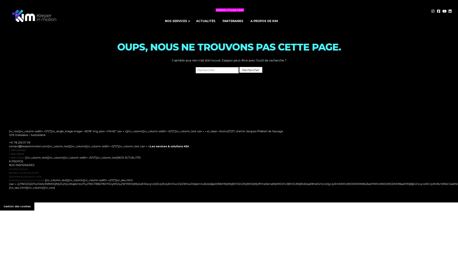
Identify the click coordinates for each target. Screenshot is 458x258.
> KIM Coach (17, 157)
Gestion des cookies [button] (17, 206)
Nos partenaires (22, 165)
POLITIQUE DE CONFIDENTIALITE (24, 173)
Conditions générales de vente (25, 177)
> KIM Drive (16, 154)
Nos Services (176, 21)
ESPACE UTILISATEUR (229, 10)
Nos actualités (129, 157)
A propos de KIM (264, 21)
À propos (16, 161)
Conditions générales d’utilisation (27, 180)
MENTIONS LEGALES (18, 169)
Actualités (205, 21)
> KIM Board (17, 150)
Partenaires (233, 21)
